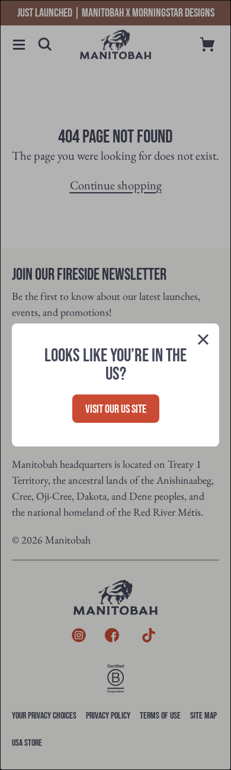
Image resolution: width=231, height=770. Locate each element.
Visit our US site (115, 409)
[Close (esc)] (203, 341)
